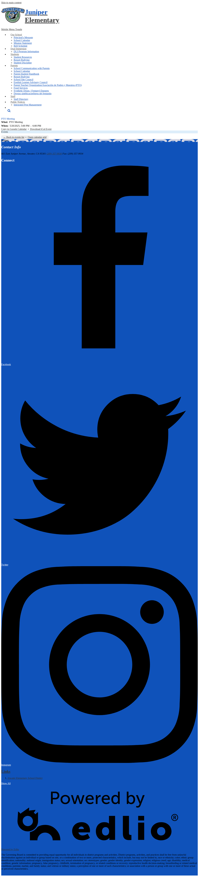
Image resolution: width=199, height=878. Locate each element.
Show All (6, 783)
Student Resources (23, 57)
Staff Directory (21, 99)
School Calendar (22, 40)
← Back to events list (13, 137)
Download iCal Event (40, 129)
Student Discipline (23, 62)
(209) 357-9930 (54, 153)
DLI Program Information (26, 51)
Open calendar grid (37, 137)
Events (4, 132)
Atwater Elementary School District (24, 778)
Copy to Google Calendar (14, 129)
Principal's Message (23, 37)
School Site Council (23, 79)
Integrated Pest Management (28, 104)
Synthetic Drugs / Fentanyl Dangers (31, 90)
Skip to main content (11, 2)
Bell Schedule (20, 46)
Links (5, 771)
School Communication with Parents (32, 68)
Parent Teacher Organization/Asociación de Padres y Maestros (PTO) (48, 85)
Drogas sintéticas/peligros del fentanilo (32, 93)
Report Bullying (22, 60)
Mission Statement (23, 43)
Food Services (21, 88)
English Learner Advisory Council (30, 82)
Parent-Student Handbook (26, 74)
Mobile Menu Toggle (11, 29)
